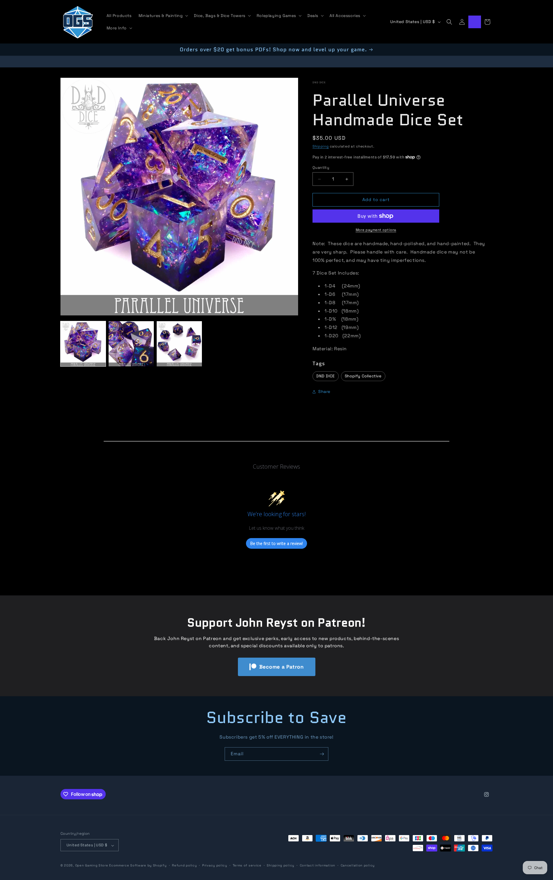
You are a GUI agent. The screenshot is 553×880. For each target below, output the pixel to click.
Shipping (321, 146)
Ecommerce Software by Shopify (137, 866)
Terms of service (247, 865)
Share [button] (324, 391)
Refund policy (184, 865)
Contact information (317, 865)
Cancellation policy (358, 865)
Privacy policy (214, 865)
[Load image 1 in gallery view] (83, 343)
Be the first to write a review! (276, 543)
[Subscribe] (321, 754)
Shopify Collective (363, 376)
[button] (163, 16)
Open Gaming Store (91, 866)
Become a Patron (281, 666)
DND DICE (319, 82)
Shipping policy (280, 865)
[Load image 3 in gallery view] (179, 343)
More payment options (376, 230)
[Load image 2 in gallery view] (131, 343)
